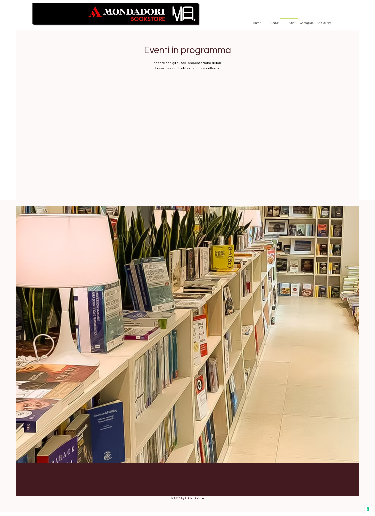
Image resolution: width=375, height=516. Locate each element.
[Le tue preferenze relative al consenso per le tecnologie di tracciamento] (368, 509)
